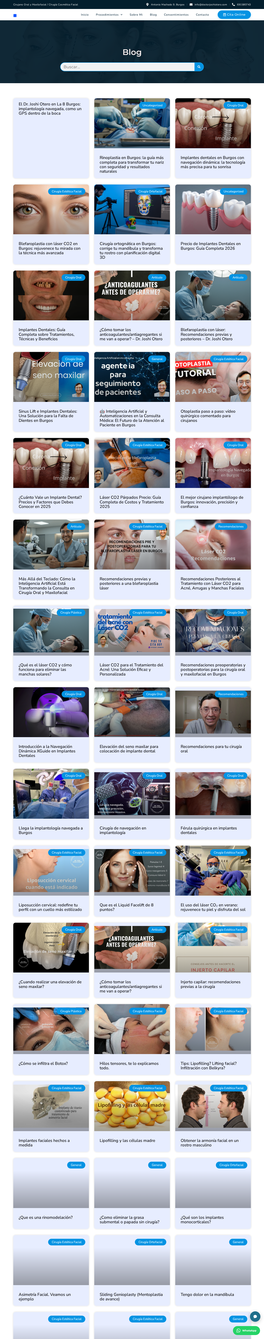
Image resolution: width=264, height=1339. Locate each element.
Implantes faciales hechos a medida (44, 1143)
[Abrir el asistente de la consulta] (255, 1316)
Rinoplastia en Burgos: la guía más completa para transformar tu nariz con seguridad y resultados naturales (132, 164)
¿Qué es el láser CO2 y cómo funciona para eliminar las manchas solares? (45, 669)
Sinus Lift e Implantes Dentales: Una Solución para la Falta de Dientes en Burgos (48, 416)
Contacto (202, 15)
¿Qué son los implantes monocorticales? (202, 1220)
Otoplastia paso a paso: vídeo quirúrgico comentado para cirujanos (208, 416)
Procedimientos (107, 15)
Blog (153, 15)
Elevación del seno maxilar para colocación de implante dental (129, 749)
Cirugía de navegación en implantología (123, 830)
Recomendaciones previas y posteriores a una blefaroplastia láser (129, 583)
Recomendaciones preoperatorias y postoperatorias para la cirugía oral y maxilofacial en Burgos (213, 669)
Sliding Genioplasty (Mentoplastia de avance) (131, 1297)
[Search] (198, 67)
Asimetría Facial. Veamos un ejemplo (45, 1297)
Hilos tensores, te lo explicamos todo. (129, 1066)
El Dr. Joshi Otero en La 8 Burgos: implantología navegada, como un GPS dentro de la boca (50, 108)
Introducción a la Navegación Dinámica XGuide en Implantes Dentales (47, 751)
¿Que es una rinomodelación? (46, 1217)
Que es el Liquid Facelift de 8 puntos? (127, 907)
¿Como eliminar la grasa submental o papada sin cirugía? (129, 1220)
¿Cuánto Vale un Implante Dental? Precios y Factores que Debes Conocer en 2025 (50, 502)
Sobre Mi (136, 15)
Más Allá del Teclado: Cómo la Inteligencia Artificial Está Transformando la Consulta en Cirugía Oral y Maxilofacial (47, 585)
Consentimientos (176, 15)
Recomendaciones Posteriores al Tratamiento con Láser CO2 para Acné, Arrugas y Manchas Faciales (212, 583)
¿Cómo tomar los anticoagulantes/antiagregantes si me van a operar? (131, 986)
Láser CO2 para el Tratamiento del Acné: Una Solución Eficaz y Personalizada (131, 669)
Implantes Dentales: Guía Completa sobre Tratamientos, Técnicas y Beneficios (46, 334)
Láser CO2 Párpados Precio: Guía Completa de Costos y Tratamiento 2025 (132, 502)
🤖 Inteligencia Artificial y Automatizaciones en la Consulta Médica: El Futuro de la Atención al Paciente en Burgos (132, 418)
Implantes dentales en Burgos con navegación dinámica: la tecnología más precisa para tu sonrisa (213, 162)
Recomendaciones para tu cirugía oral (211, 749)
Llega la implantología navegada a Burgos (51, 830)
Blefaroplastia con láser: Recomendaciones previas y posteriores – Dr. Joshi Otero (207, 334)
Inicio (85, 15)
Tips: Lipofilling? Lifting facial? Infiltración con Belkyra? (209, 1066)
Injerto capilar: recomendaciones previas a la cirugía (210, 984)
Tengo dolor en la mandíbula (207, 1294)
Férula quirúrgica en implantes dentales (209, 830)
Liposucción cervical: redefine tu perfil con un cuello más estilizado (50, 907)
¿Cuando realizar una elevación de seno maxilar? (50, 984)
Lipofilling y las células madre (127, 1140)
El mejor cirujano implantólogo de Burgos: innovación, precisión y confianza (212, 502)
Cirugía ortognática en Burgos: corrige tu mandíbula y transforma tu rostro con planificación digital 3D (131, 250)
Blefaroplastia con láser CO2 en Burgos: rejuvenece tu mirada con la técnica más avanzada (49, 248)
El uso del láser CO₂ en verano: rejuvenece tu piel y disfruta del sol (213, 907)
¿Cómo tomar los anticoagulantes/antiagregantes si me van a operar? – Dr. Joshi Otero (131, 334)
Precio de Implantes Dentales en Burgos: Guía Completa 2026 (211, 246)
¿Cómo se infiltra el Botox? (43, 1063)
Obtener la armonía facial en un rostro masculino (210, 1143)
